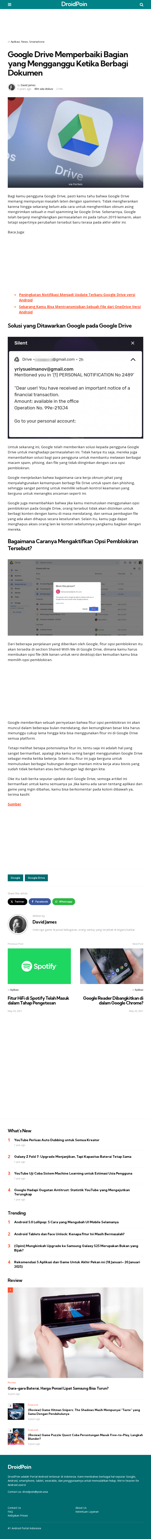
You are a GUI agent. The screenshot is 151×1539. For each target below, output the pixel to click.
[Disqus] (75, 1068)
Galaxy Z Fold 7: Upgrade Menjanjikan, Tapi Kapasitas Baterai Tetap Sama (72, 1156)
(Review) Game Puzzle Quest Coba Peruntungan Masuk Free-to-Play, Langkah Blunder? (85, 1437)
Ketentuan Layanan (87, 1511)
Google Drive (36, 877)
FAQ (10, 1511)
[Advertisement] (75, 22)
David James (28, 85)
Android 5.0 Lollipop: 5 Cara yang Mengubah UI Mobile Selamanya (66, 1222)
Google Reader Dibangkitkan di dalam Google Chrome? (113, 1000)
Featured (33, 1404)
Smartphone (37, 41)
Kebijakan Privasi (18, 1515)
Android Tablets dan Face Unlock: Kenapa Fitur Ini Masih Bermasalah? (69, 1234)
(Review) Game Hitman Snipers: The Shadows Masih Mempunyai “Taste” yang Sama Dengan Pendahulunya (84, 1412)
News (24, 41)
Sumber (14, 804)
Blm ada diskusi (43, 89)
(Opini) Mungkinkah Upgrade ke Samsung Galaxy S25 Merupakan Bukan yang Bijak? (76, 1248)
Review (12, 1382)
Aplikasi (15, 41)
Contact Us (14, 1507)
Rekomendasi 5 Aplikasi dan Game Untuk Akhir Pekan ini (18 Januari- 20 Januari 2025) (77, 1264)
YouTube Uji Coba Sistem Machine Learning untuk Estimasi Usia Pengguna (73, 1173)
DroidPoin (74, 3)
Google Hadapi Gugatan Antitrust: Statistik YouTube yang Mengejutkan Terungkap (72, 1192)
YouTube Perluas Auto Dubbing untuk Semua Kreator (56, 1140)
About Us (81, 1507)
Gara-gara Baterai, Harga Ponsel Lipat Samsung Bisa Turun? (58, 1388)
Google (15, 877)
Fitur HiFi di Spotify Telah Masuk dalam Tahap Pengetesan (38, 1000)
